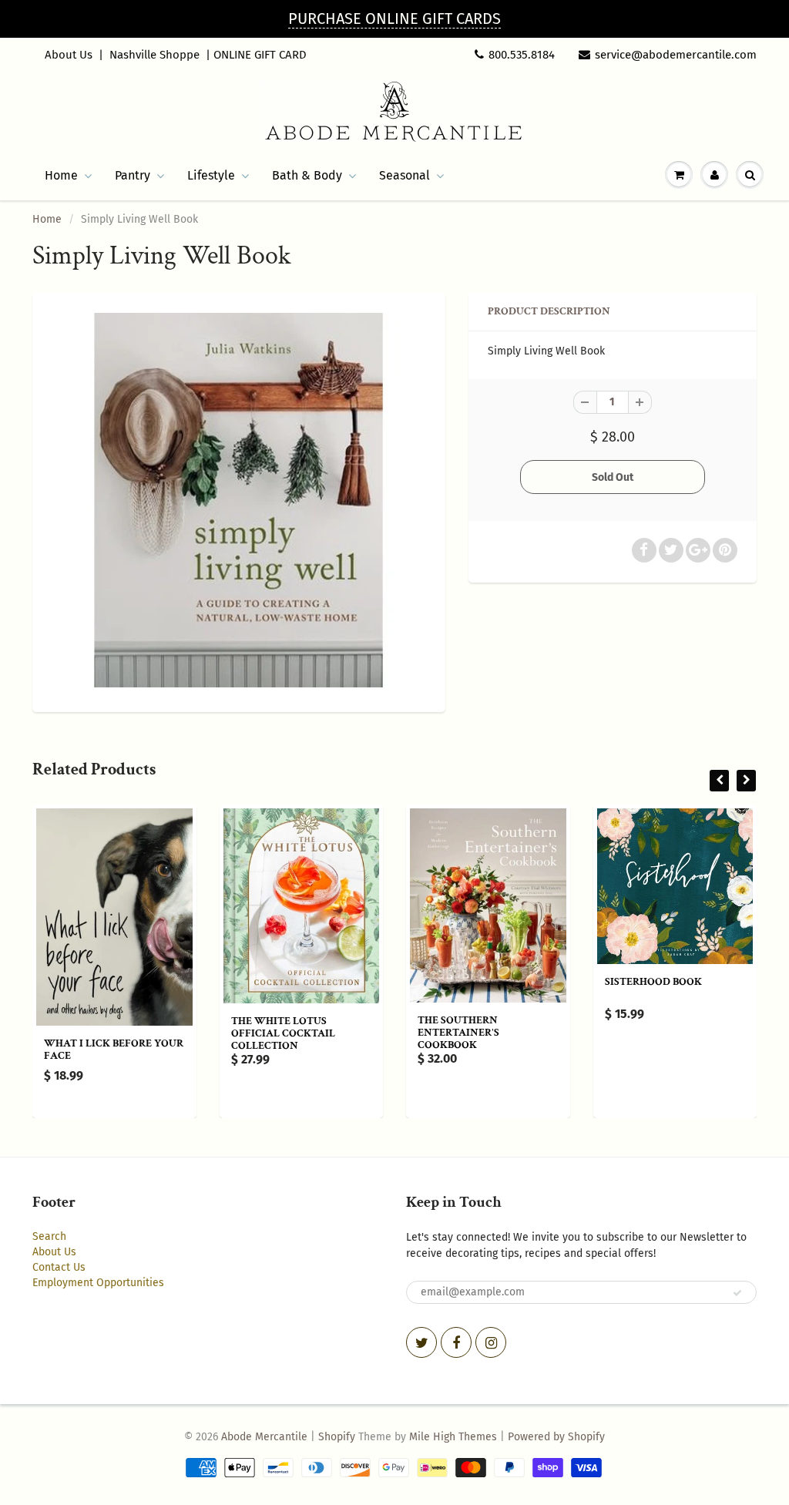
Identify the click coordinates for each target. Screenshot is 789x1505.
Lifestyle (211, 175)
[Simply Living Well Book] (239, 500)
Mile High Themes (453, 1436)
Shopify (336, 1436)
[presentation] (719, 780)
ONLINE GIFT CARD (260, 55)
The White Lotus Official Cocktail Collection (283, 1033)
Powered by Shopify (556, 1436)
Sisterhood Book (653, 982)
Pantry (132, 175)
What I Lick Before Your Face (113, 1049)
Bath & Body (307, 175)
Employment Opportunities (98, 1282)
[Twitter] (421, 1342)
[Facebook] (456, 1342)
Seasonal (404, 175)
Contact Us (59, 1267)
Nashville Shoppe (154, 55)
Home (61, 175)
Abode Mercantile (264, 1436)
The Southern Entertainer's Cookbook (458, 1032)
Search (49, 1236)
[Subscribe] (737, 1293)
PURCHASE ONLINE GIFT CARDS (394, 18)
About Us (68, 55)
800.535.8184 (522, 55)
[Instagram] (490, 1342)
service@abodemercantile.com (676, 55)
